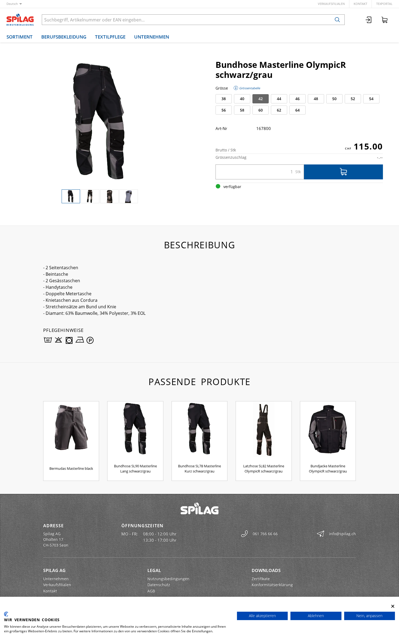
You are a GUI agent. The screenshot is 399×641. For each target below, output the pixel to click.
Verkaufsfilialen (331, 4)
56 (223, 110)
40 (242, 98)
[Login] (369, 19)
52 (353, 98)
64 (297, 110)
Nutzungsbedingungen (168, 578)
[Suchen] (337, 19)
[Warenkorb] (384, 19)
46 (297, 98)
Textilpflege (110, 37)
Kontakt (360, 4)
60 (260, 110)
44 (279, 98)
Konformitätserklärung (272, 584)
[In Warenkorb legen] (343, 171)
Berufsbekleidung (63, 37)
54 (371, 98)
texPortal (384, 4)
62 (279, 110)
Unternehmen (151, 37)
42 (260, 98)
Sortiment (20, 37)
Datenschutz (158, 584)
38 (223, 98)
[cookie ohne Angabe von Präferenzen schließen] (393, 606)
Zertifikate (261, 578)
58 (242, 110)
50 (334, 98)
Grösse (222, 88)
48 (316, 98)
